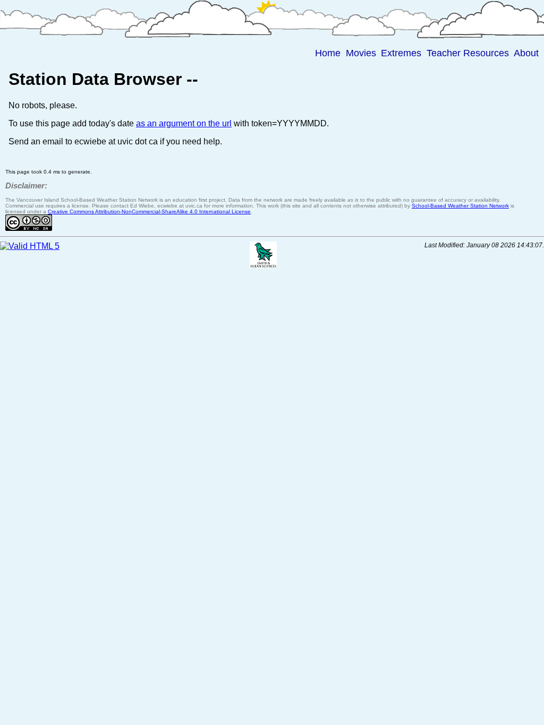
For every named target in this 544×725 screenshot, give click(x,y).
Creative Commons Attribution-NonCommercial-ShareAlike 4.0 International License (149, 211)
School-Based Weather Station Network (460, 206)
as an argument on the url (184, 123)
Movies (361, 53)
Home (328, 53)
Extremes (401, 53)
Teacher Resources (468, 53)
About (526, 53)
